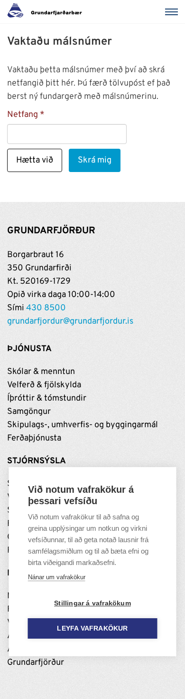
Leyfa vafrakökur (92, 628)
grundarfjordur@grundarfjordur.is (70, 321)
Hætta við (34, 160)
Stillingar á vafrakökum (92, 603)
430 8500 (46, 308)
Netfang (22, 114)
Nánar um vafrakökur (56, 577)
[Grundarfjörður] (47, 12)
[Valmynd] (173, 12)
